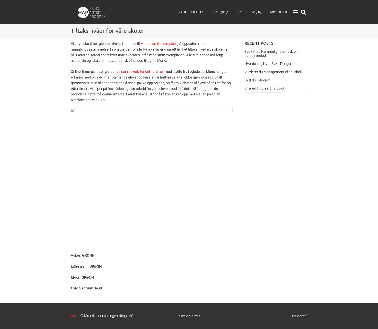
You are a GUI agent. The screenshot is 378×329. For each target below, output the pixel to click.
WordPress (189, 316)
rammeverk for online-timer (142, 71)
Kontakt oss (278, 12)
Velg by (256, 12)
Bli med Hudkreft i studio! (264, 88)
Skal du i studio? (257, 80)
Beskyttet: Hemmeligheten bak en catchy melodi (271, 54)
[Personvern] (299, 316)
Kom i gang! (219, 12)
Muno (75, 316)
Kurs (239, 12)
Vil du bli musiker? (191, 12)
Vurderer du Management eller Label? (274, 72)
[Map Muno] (83, 12)
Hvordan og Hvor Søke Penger (268, 64)
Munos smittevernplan (158, 44)
